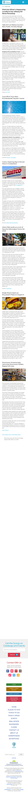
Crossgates (18, 185)
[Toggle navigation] (23, 2)
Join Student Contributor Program (14, 699)
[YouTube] (12, 671)
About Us (14, 733)
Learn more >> (5, 430)
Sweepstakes (14, 736)
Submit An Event (14, 693)
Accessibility (7, 789)
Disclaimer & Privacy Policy (11, 776)
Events (14, 718)
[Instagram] (20, 671)
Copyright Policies (14, 777)
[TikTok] (10, 675)
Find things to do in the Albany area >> (11, 434)
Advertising (14, 739)
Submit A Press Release (14, 689)
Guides (14, 727)
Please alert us (9, 783)
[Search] (21, 754)
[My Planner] (18, 675)
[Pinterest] (16, 671)
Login (14, 684)
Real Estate (14, 721)
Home (3, 6)
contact (21, 789)
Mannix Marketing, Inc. (17, 770)
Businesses (14, 724)
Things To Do (14, 713)
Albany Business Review (12, 222)
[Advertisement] (14, 581)
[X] (14, 675)
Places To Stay (14, 710)
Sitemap (14, 757)
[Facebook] (7, 671)
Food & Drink (14, 715)
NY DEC (8, 92)
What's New (7, 6)
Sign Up (12, 654)
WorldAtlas (8, 288)
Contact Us (14, 730)
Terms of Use (19, 776)
